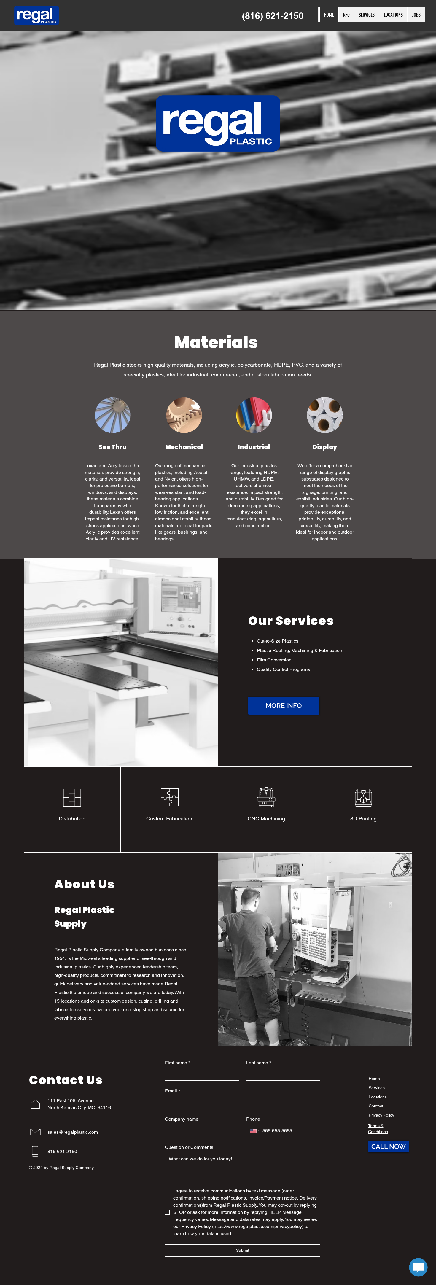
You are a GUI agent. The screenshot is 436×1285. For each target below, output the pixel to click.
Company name (181, 1119)
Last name (258, 1062)
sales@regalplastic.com (72, 1132)
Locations (378, 1097)
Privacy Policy (381, 1115)
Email (172, 1091)
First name (177, 1062)
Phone (253, 1119)
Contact (376, 1105)
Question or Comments (189, 1147)
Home (374, 1078)
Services (377, 1087)
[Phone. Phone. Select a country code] (255, 1130)
